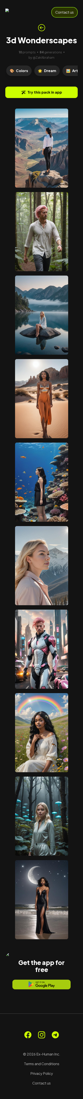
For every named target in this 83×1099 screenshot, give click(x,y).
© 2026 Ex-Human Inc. (41, 1054)
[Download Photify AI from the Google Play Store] (41, 984)
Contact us (64, 12)
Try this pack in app (44, 92)
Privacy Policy (41, 1073)
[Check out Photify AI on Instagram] (41, 1034)
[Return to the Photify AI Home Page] (20, 12)
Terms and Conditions (41, 1063)
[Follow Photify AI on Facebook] (27, 1034)
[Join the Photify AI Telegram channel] (55, 1034)
